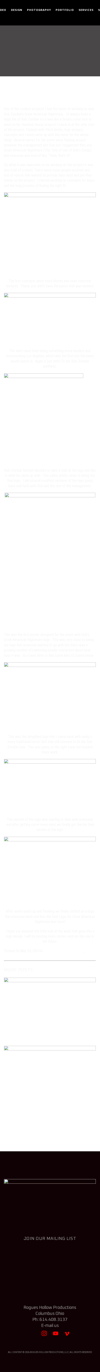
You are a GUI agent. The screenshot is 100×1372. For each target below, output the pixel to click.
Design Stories (69, 63)
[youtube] (55, 1335)
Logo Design (75, 951)
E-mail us (50, 1325)
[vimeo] (67, 1335)
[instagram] (44, 1335)
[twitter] (32, 1335)
